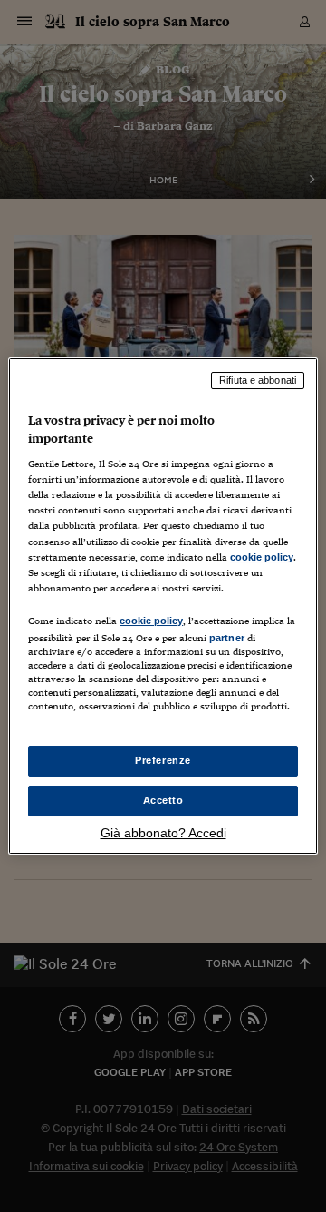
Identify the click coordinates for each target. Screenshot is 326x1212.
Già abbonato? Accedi (163, 833)
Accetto (163, 800)
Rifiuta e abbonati (257, 380)
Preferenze (163, 760)
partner (226, 637)
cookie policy (261, 557)
